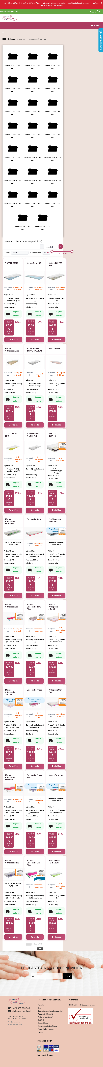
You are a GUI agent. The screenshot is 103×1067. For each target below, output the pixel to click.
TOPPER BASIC (11, 263)
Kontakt (41, 1005)
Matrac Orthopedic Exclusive (10, 777)
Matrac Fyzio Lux (55, 775)
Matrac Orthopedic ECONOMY (10, 521)
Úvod (23, 39)
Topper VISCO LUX (11, 435)
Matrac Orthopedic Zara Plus (34, 607)
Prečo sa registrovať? (45, 1017)
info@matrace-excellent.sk (21, 1011)
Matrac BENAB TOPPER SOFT (54, 862)
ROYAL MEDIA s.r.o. (15, 1024)
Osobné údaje (43, 1023)
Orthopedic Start (34, 519)
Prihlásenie (4, 11)
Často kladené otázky (46, 1029)
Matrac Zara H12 (55, 348)
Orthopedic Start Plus (55, 691)
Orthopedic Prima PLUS (34, 776)
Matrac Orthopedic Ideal (12, 862)
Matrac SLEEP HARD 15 (54, 435)
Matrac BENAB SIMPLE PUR (33, 435)
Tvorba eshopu (14, 1022)
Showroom (42, 1008)
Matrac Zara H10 (34, 263)
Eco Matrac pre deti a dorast (54, 520)
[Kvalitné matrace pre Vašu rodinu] (51, 18)
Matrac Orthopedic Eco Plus (33, 863)
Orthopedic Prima (34, 690)
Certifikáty (41, 1020)
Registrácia (13, 11)
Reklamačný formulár (45, 1014)
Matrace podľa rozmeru (37, 39)
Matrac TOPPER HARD (55, 264)
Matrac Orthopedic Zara (12, 349)
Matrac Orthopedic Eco (11, 606)
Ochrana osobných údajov (47, 1026)
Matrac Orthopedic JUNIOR (53, 607)
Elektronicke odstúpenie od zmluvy (82, 1005)
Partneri (40, 1032)
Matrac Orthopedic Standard (10, 692)
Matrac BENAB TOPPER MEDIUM (34, 349)
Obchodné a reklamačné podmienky (51, 1011)
